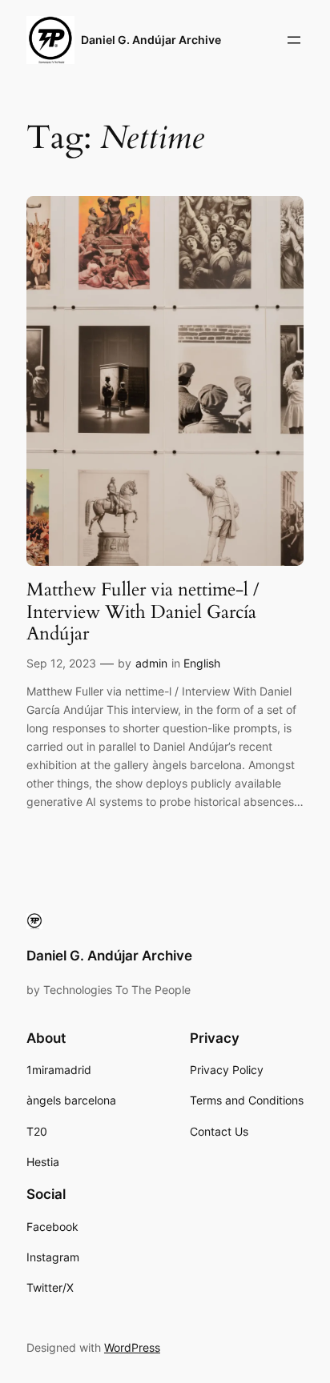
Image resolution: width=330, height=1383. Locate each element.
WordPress (132, 1347)
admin (151, 663)
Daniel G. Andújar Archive (151, 39)
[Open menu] (294, 40)
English (201, 663)
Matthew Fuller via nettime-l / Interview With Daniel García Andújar (142, 612)
